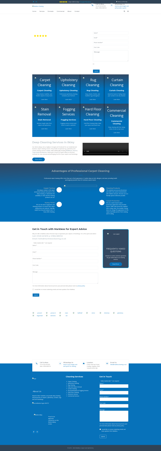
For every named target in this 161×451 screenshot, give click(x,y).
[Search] (124, 11)
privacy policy (81, 286)
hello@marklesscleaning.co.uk (110, 26)
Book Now (38, 159)
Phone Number (37, 258)
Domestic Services (73, 394)
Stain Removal (44, 120)
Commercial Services (73, 396)
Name (35, 245)
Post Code (35, 265)
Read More (115, 264)
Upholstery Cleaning (68, 90)
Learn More (44, 99)
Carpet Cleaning (44, 90)
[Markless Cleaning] (38, 6)
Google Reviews (85, 2)
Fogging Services (68, 120)
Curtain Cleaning (116, 90)
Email (34, 252)
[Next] (125, 227)
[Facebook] (33, 2)
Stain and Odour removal (75, 387)
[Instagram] (36, 2)
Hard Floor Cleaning (92, 120)
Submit (96, 71)
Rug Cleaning (92, 90)
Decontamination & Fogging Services (78, 390)
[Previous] (106, 227)
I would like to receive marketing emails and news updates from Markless (54, 289)
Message (35, 272)
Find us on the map (122, 1)
